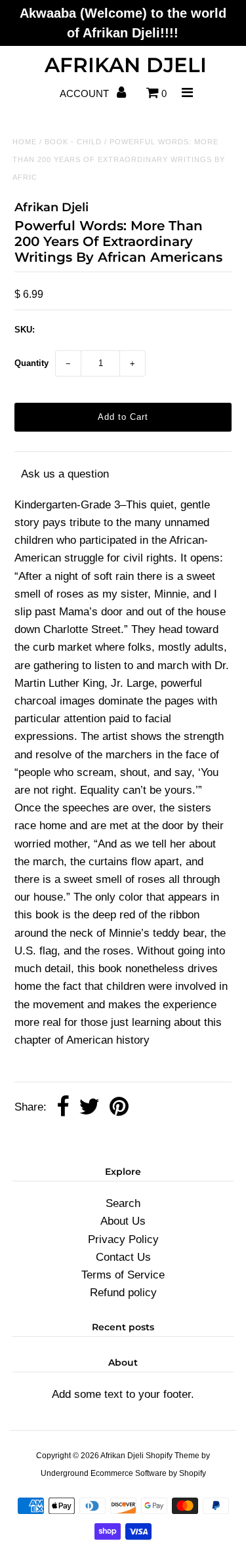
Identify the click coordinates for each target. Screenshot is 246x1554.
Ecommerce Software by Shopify (148, 1473)
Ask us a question (65, 474)
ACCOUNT (86, 93)
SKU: (24, 330)
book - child (73, 142)
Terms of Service (123, 1275)
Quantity (31, 363)
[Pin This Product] (119, 1107)
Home (24, 142)
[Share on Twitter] (89, 1107)
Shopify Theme (172, 1455)
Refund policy (123, 1292)
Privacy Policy (123, 1239)
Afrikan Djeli (126, 64)
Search (123, 1203)
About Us (123, 1221)
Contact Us (123, 1257)
